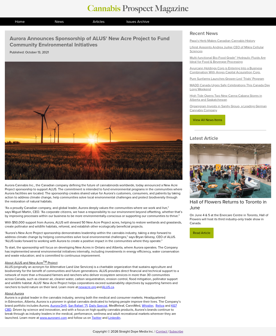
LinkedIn (114, 318)
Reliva (160, 306)
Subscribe (176, 332)
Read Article (201, 233)
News (59, 21)
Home (20, 21)
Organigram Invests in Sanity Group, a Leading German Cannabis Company (228, 108)
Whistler (147, 306)
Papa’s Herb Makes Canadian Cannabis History (222, 41)
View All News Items (207, 120)
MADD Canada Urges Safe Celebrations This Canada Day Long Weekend (230, 87)
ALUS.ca (108, 287)
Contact (162, 332)
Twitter (96, 318)
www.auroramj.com (53, 318)
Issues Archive (137, 21)
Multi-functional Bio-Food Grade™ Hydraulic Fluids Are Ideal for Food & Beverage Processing (228, 60)
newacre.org (87, 287)
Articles (98, 21)
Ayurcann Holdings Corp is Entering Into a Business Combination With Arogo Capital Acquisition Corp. (226, 70)
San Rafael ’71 (77, 306)
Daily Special (98, 306)
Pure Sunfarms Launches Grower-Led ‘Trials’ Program (227, 79)
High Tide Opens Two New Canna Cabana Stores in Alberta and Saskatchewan (226, 98)
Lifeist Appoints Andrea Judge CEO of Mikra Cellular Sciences (227, 49)
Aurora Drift (58, 306)
